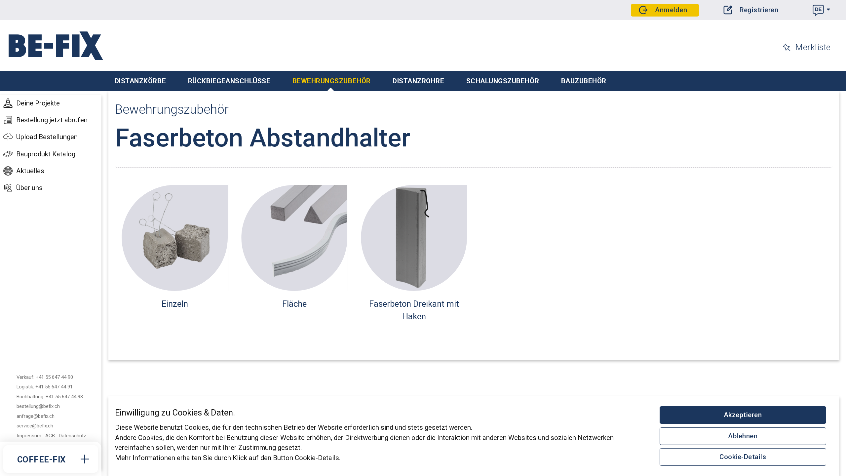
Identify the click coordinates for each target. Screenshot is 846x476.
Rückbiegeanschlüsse (229, 81)
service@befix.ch (35, 426)
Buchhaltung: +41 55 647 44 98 (50, 397)
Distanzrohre (418, 81)
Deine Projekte (38, 103)
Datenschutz (72, 436)
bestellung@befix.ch (38, 406)
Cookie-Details (742, 457)
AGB (50, 436)
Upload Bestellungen (47, 137)
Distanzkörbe (140, 81)
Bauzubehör (583, 81)
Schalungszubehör (502, 81)
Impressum (29, 436)
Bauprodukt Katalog (45, 154)
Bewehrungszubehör (331, 81)
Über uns (29, 188)
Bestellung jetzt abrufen (52, 120)
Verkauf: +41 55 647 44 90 (45, 377)
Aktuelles (30, 171)
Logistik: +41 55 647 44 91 (45, 387)
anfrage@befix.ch (36, 416)
